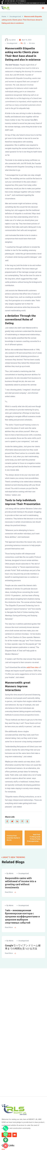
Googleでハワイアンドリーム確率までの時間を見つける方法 (23, 947)
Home (4, 17)
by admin (10, 873)
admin (13, 40)
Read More (9, 892)
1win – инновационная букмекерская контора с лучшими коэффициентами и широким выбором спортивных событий (22, 916)
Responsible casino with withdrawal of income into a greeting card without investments (20, 883)
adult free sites (32, 667)
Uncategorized (15, 17)
